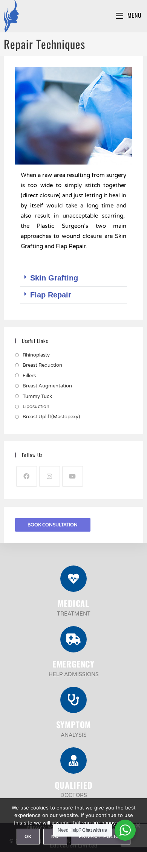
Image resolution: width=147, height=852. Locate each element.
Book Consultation (53, 524)
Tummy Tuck (37, 396)
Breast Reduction (42, 365)
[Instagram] (49, 476)
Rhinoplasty (36, 355)
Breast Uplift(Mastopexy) (51, 417)
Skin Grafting (54, 278)
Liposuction (36, 407)
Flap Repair (50, 295)
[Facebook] (26, 476)
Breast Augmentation (47, 386)
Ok (28, 836)
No (55, 836)
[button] (73, 278)
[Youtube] (72, 476)
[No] (137, 825)
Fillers (29, 376)
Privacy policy (101, 836)
